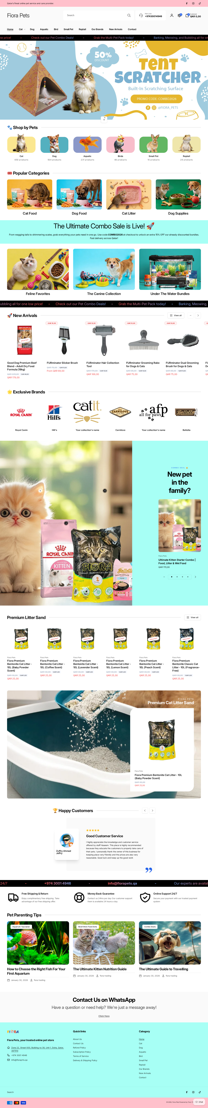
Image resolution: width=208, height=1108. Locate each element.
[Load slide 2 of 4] (177, 577)
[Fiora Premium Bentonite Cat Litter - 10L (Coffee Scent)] (55, 648)
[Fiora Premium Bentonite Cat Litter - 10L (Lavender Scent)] (87, 648)
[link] (87, 430)
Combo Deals (150, 927)
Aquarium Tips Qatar (21, 927)
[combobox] (98, 15)
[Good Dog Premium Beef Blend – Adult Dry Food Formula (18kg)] (25, 352)
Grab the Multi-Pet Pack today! (78, 37)
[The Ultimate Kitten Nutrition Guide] (104, 943)
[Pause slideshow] (104, 120)
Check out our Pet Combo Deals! (44, 304)
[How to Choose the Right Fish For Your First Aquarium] (38, 943)
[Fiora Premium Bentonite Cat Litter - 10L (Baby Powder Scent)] (21, 648)
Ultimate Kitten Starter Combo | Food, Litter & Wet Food (177, 561)
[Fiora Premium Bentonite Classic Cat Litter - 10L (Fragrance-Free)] (187, 648)
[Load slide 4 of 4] (188, 577)
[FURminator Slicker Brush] (64, 352)
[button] (21, 29)
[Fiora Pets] (13, 1032)
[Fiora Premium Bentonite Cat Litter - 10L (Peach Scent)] (154, 648)
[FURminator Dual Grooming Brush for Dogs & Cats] (183, 352)
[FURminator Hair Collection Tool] (104, 352)
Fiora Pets (175, 1102)
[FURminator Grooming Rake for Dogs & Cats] (144, 352)
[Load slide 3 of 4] (182, 577)
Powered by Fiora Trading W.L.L (190, 1102)
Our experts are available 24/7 (148, 883)
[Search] (129, 15)
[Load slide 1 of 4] (172, 577)
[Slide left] (191, 315)
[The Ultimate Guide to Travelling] (170, 943)
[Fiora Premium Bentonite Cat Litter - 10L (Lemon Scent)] (120, 648)
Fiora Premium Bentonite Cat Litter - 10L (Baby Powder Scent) (158, 777)
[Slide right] (198, 315)
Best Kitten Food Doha (87, 927)
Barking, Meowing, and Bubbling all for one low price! (152, 37)
